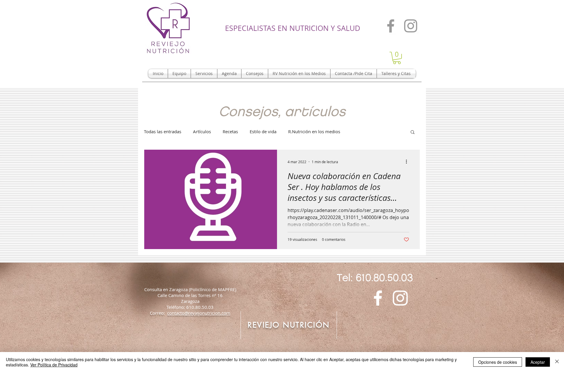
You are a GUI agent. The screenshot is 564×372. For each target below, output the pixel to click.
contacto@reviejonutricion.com (198, 313)
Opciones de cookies (497, 362)
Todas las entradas (162, 131)
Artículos (202, 131)
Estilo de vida (263, 131)
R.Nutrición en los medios (314, 131)
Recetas (230, 131)
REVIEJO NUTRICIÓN (289, 325)
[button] (397, 58)
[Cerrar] (556, 362)
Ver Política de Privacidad (54, 365)
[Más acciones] (408, 161)
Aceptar (538, 362)
